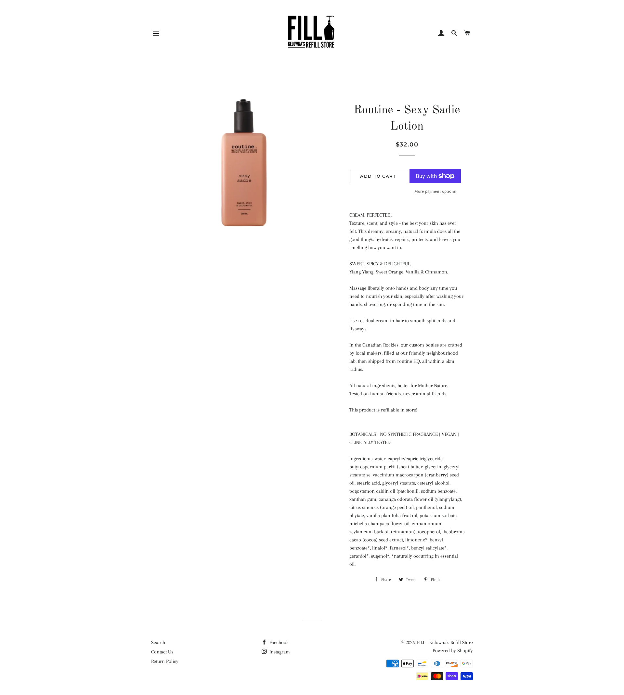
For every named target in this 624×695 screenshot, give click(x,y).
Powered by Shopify (453, 650)
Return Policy (164, 661)
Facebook (278, 642)
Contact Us (162, 652)
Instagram (279, 652)
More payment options (435, 191)
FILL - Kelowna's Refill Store (445, 642)
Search (158, 642)
